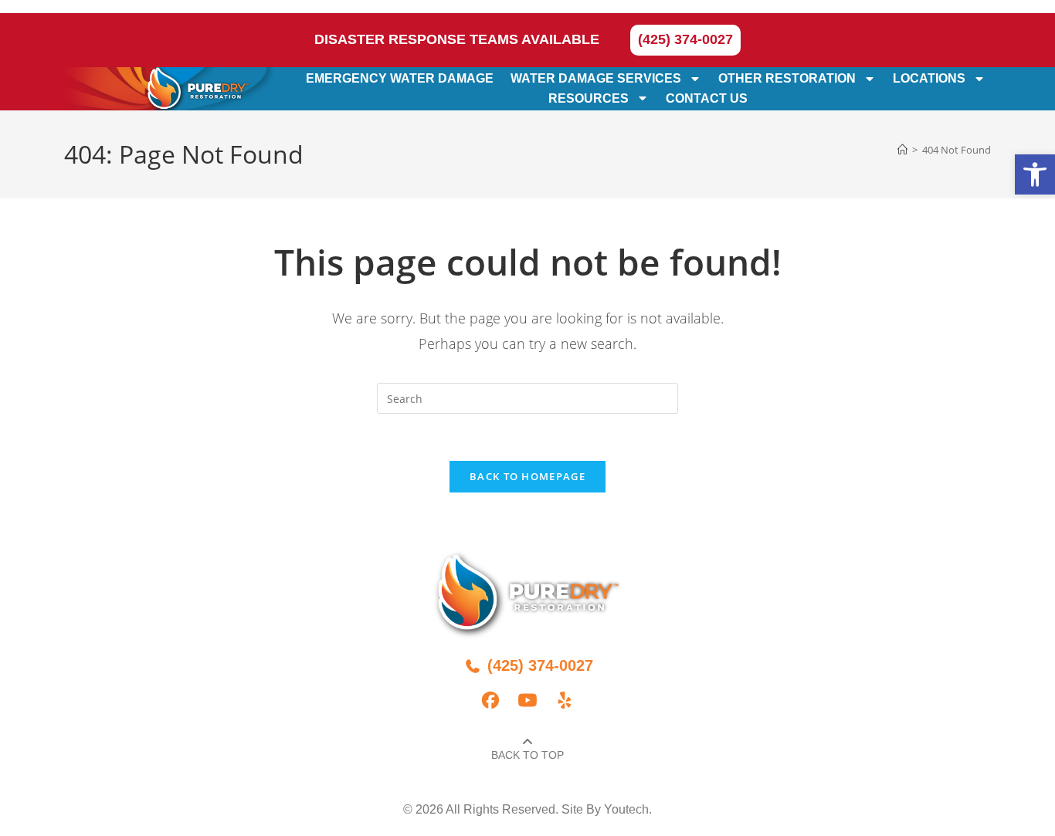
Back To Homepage (527, 476)
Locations (929, 78)
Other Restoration (787, 78)
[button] (1035, 174)
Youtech (626, 809)
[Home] (902, 150)
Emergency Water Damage (400, 78)
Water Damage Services (596, 78)
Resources (588, 98)
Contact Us (707, 98)
